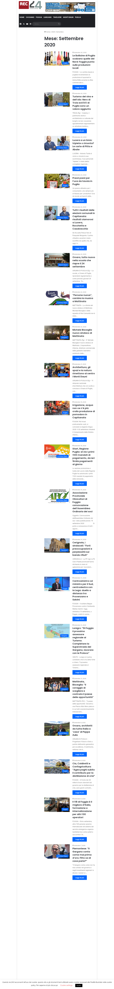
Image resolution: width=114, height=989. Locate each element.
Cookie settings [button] (66, 985)
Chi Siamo (30, 17)
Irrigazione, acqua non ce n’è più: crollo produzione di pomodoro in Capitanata (83, 411)
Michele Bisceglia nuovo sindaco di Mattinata (82, 333)
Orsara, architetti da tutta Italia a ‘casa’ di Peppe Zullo (82, 730)
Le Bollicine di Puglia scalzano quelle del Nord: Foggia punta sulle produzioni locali (83, 62)
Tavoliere (57, 17)
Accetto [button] (79, 985)
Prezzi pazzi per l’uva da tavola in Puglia (82, 181)
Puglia (78, 17)
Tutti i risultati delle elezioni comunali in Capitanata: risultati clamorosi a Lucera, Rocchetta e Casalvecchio (83, 219)
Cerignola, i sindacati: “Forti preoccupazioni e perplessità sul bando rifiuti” (82, 549)
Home (22, 17)
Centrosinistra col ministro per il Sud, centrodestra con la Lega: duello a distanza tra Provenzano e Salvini (83, 590)
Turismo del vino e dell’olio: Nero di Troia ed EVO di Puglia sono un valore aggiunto (82, 103)
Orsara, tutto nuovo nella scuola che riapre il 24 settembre (83, 262)
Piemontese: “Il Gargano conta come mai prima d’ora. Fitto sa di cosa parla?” (82, 855)
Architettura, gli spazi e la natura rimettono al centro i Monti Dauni (83, 372)
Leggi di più (79, 87)
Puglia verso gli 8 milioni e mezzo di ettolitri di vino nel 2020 (82, 974)
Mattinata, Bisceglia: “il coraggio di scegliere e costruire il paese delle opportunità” (83, 689)
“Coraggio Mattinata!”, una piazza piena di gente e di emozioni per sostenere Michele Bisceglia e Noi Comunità (83, 934)
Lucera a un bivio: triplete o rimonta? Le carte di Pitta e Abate (83, 145)
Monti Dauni (68, 17)
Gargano (48, 17)
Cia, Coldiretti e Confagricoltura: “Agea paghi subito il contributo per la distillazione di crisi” (83, 770)
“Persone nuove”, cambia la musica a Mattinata (82, 298)
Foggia (39, 17)
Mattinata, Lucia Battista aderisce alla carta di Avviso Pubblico (83, 891)
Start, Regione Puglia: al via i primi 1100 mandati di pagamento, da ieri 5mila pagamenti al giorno (83, 456)
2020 (53, 32)
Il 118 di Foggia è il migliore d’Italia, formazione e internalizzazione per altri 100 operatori (82, 809)
